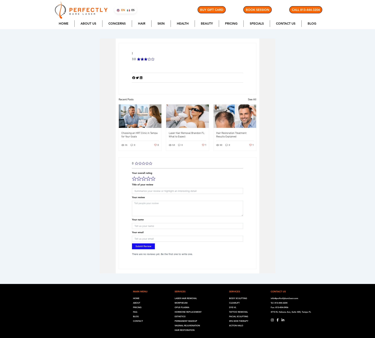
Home (63, 23)
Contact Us (285, 23)
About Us (88, 23)
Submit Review (143, 246)
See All (252, 99)
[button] (134, 78)
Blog (312, 23)
